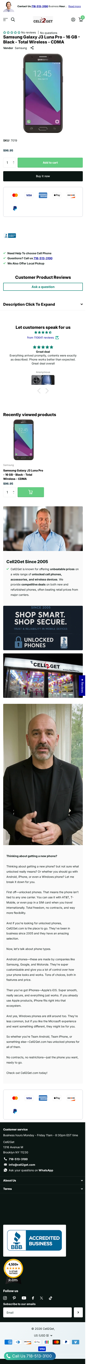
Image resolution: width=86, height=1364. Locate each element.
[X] (41, 1298)
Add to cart (50, 162)
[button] (12, 32)
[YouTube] (24, 1297)
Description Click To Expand (29, 304)
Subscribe (78, 1312)
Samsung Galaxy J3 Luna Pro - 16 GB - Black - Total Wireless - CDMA (23, 474)
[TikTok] (50, 1298)
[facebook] (33, 1298)
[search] (13, 19)
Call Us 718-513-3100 (31, 1356)
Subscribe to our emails (19, 1304)
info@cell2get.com (22, 1164)
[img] (43, 332)
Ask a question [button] (43, 287)
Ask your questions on (31, 1170)
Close (43, 1180)
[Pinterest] (14, 1298)
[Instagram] (5, 1298)
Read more (74, 6)
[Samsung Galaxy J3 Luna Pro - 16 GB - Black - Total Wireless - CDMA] (23, 439)
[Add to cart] (31, 492)
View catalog (5, 19)
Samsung (21, 48)
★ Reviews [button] (82, 686)
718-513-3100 (18, 1159)
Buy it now (43, 176)
